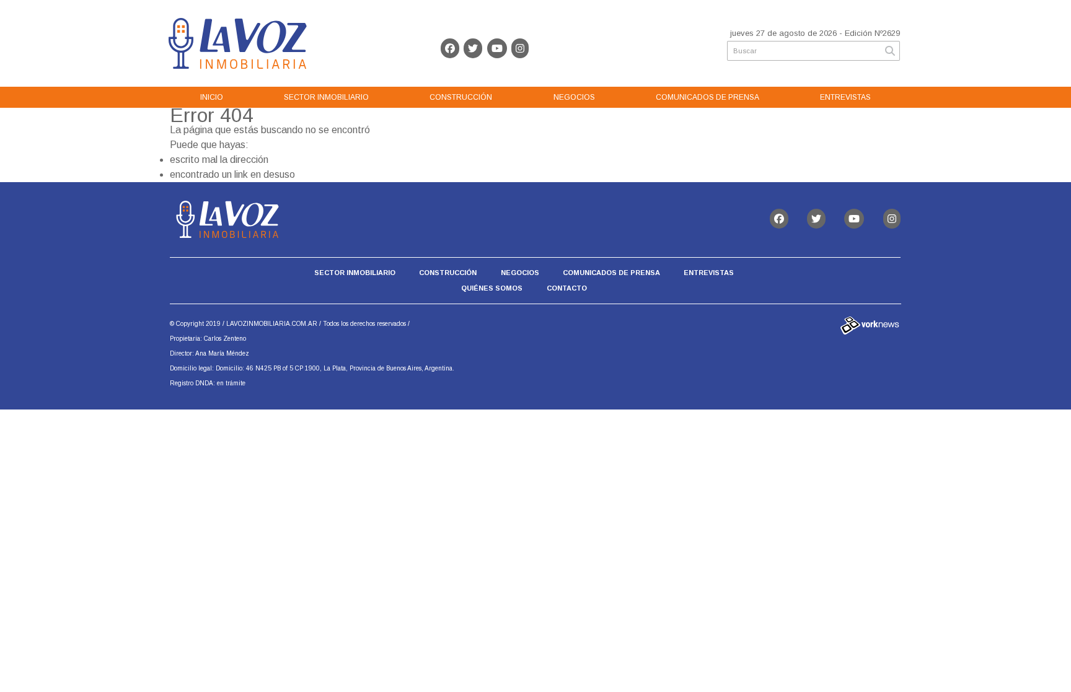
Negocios (574, 97)
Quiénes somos (491, 288)
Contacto (567, 288)
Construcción (461, 97)
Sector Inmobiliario (326, 97)
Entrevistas (845, 97)
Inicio (211, 97)
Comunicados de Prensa (707, 97)
